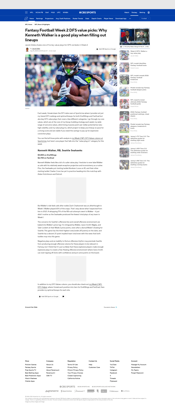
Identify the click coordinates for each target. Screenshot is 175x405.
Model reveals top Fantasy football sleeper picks (140, 89)
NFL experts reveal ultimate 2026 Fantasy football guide (138, 102)
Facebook (113, 373)
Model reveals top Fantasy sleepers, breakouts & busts (140, 126)
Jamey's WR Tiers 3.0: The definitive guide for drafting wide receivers (139, 150)
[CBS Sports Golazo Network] (103, 386)
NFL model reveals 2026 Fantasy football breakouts (139, 77)
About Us (49, 365)
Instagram (113, 370)
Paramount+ (50, 373)
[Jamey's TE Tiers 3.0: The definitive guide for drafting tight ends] (124, 140)
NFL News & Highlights (42, 24)
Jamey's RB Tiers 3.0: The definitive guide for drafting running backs (140, 163)
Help (90, 365)
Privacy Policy (73, 367)
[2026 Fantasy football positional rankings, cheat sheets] (124, 116)
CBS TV (49, 376)
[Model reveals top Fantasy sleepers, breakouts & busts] (124, 128)
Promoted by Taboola (109, 307)
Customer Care (94, 367)
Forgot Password (137, 373)
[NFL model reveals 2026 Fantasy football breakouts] (124, 79)
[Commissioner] (92, 390)
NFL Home (28, 24)
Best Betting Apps (32, 373)
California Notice (74, 376)
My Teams (135, 370)
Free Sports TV (30, 370)
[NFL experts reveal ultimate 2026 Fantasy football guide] (124, 104)
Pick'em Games (30, 365)
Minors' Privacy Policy (75, 370)
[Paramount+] (79, 391)
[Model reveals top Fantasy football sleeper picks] (124, 92)
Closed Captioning (74, 374)
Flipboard (113, 381)
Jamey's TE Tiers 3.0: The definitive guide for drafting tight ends (139, 138)
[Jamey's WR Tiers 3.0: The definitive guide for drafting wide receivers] (124, 152)
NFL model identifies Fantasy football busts (138, 64)
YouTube (113, 365)
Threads (113, 378)
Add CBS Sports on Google (107, 49)
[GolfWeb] (125, 391)
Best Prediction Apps (33, 376)
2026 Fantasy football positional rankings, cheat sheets (139, 114)
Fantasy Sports (30, 367)
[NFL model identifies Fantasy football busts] (124, 67)
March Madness (31, 378)
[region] (135, 36)
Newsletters (135, 367)
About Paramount (52, 370)
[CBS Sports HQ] (84, 386)
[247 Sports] (52, 391)
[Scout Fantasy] (114, 391)
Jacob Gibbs (36, 49)
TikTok (112, 367)
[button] (130, 18)
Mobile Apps (30, 381)
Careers (49, 367)
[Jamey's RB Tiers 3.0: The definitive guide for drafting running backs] (124, 165)
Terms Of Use (73, 365)
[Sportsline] (66, 391)
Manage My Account (138, 365)
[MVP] (104, 390)
